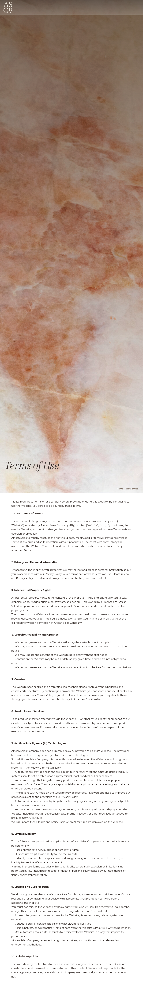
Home (120, 488)
